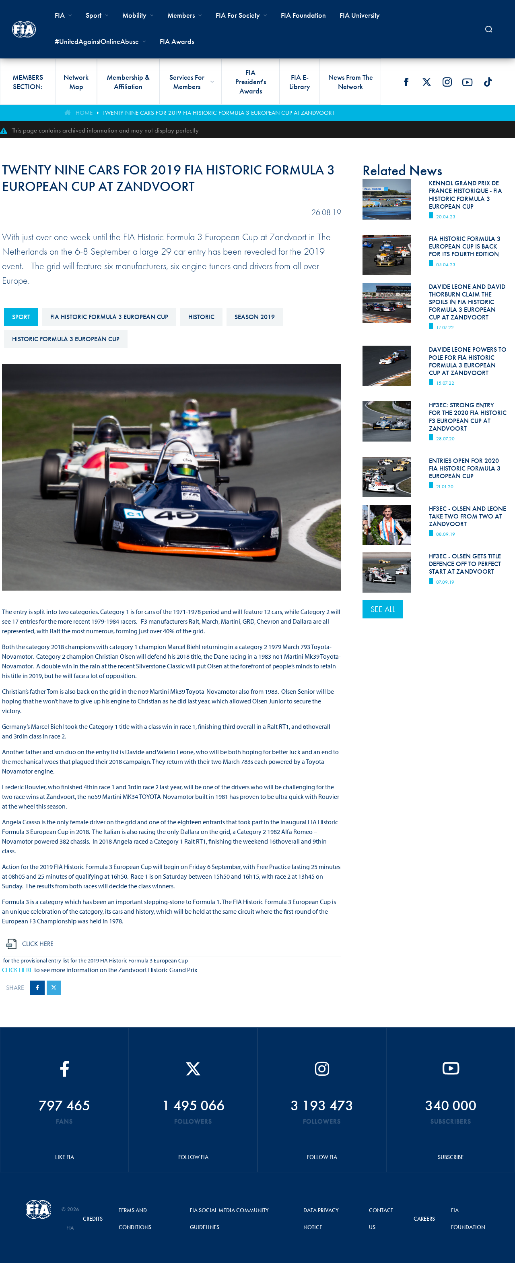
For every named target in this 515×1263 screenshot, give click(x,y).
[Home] (24, 29)
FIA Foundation (303, 15)
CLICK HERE (17, 970)
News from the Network (350, 82)
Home (84, 113)
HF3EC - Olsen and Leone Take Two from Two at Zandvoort (467, 516)
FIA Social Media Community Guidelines (229, 1219)
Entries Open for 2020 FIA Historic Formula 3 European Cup (465, 468)
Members (181, 15)
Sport (21, 317)
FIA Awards (177, 41)
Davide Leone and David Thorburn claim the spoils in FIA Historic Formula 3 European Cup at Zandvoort (467, 302)
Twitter (426, 82)
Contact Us (381, 1219)
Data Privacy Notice (321, 1219)
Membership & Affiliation (128, 82)
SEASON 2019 (255, 317)
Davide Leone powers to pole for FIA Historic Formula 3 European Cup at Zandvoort (468, 361)
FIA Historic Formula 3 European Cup (109, 317)
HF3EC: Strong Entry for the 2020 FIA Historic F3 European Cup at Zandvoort (468, 417)
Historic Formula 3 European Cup (65, 339)
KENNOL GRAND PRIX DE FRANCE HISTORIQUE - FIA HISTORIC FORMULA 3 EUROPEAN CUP (465, 195)
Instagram (447, 82)
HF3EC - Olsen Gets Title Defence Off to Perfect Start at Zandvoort (465, 564)
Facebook (406, 82)
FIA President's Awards (250, 81)
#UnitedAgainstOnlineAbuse (97, 41)
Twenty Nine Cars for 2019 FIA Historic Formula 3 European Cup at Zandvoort (218, 113)
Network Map (76, 82)
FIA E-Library (299, 82)
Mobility (134, 15)
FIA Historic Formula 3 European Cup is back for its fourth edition (465, 246)
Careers (424, 1218)
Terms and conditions (135, 1219)
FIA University (360, 15)
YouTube (467, 82)
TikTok (488, 82)
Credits (93, 1218)
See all (383, 609)
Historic (201, 317)
